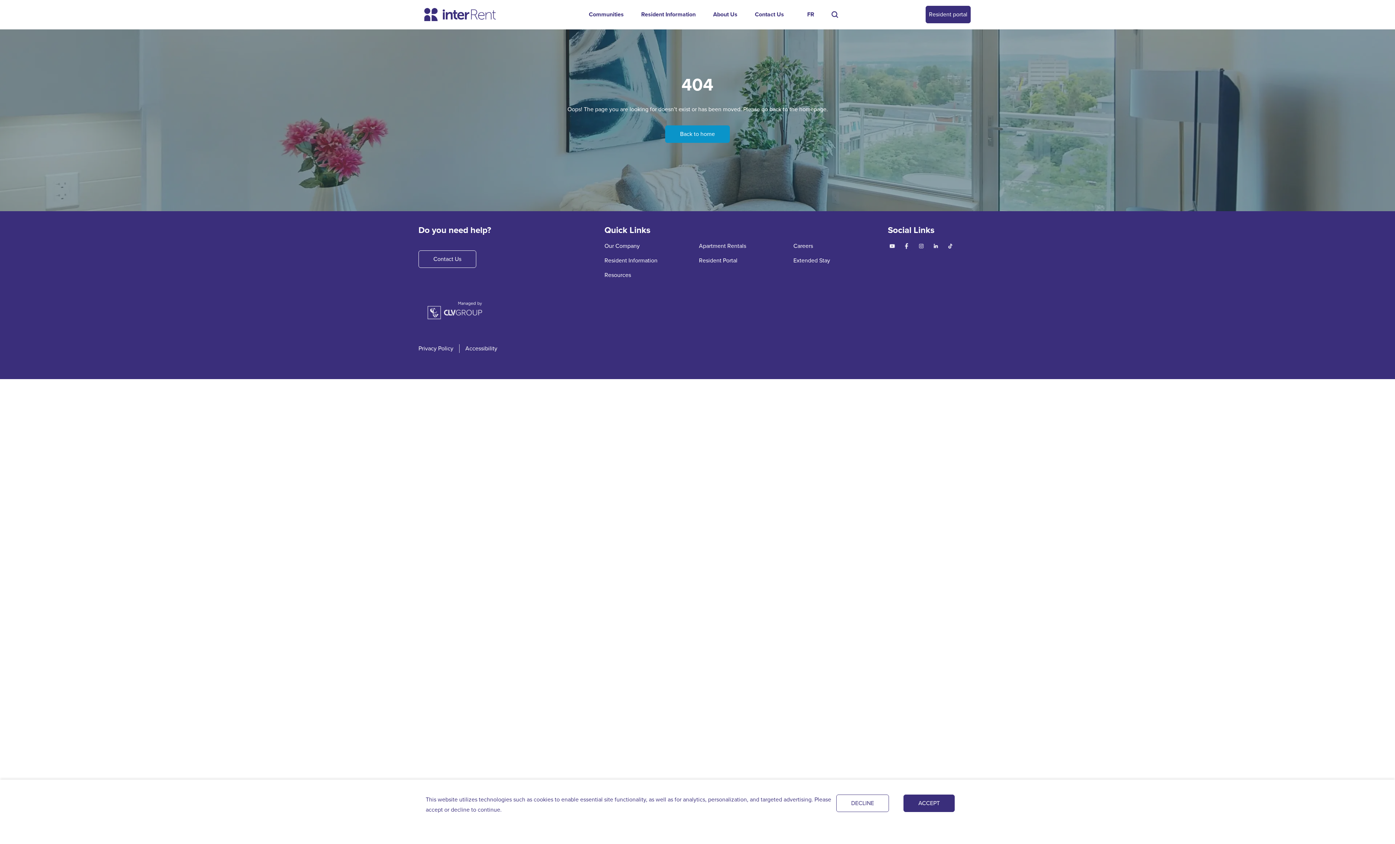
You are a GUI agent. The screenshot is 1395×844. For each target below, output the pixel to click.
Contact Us (769, 14)
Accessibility (481, 348)
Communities (606, 14)
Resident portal (948, 14)
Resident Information (668, 14)
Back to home (697, 134)
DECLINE (862, 803)
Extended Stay (811, 260)
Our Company (622, 246)
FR (810, 14)
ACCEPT (929, 803)
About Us (725, 14)
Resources (617, 275)
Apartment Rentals (722, 246)
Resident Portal (718, 260)
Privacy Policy (435, 348)
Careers (803, 246)
